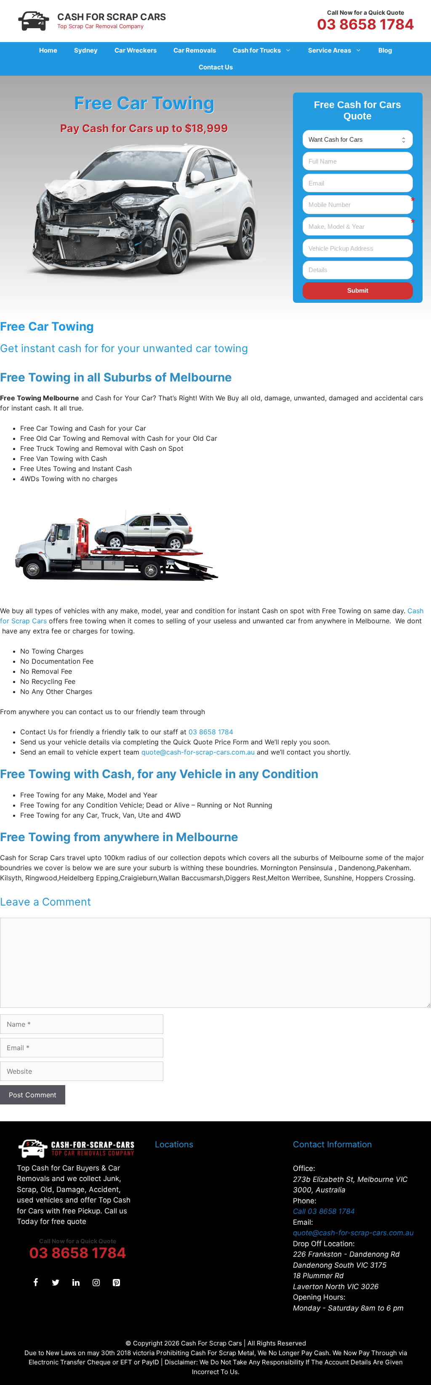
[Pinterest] (116, 1283)
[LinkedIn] (75, 1283)
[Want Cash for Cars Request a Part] (358, 139)
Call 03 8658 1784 (324, 1211)
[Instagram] (96, 1283)
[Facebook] (35, 1283)
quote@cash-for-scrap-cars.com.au (353, 1233)
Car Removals (194, 50)
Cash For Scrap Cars (211, 1343)
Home (48, 50)
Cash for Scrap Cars (111, 16)
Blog (385, 50)
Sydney (86, 50)
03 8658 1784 (365, 24)
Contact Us (216, 67)
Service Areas (329, 50)
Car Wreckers (135, 50)
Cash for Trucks (257, 50)
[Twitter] (55, 1283)
